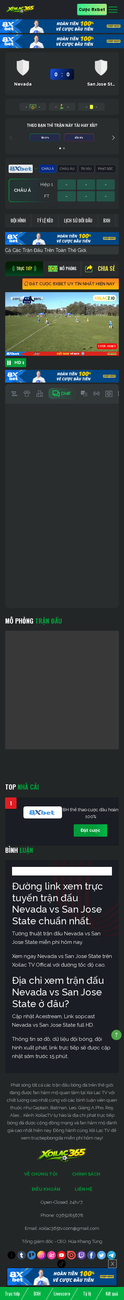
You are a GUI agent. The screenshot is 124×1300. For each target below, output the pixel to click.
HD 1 (19, 362)
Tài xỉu (86, 168)
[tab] (24, 268)
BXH (106, 220)
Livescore (62, 1293)
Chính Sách (86, 1174)
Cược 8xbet (92, 9)
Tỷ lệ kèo (45, 220)
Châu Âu (67, 168)
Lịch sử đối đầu (78, 220)
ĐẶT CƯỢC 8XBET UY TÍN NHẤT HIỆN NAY (72, 284)
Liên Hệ (83, 1189)
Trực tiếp (12, 1293)
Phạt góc (105, 168)
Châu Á (48, 168)
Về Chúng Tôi (41, 1174)
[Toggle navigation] (112, 10)
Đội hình (18, 220)
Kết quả (112, 1293)
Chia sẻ (106, 268)
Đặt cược (90, 830)
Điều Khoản (46, 1189)
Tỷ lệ (87, 1293)
